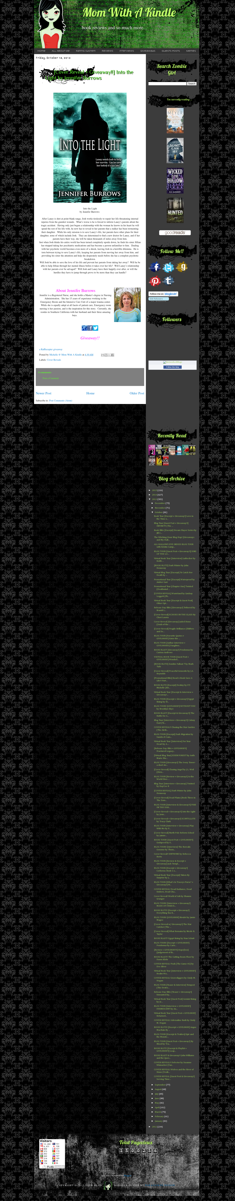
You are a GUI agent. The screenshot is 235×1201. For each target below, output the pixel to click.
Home (41, 51)
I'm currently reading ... (179, 99)
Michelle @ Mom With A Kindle (65, 354)
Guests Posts (171, 51)
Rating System (85, 51)
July (157, 1094)
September (160, 1085)
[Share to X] (109, 355)
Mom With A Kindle (129, 12)
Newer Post (43, 393)
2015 (154, 490)
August (158, 1089)
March (158, 1112)
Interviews (127, 51)
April (157, 1107)
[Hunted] (175, 222)
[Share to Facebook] (112, 355)
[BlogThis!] (106, 355)
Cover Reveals (54, 359)
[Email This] (102, 355)
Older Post (137, 393)
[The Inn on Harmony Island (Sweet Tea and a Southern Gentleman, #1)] (175, 133)
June (157, 1098)
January (159, 1121)
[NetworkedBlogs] (172, 362)
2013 (154, 499)
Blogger (127, 1176)
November (160, 508)
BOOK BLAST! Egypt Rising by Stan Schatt (174, 938)
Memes (191, 51)
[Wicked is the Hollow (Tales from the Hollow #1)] (175, 193)
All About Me (61, 51)
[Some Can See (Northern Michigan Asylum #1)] (175, 162)
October (159, 512)
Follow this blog (172, 367)
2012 (154, 1127)
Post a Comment (51, 378)
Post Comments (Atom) (60, 400)
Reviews (107, 51)
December (160, 503)
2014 (154, 495)
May (157, 1103)
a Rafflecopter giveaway (50, 349)
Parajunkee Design (160, 1185)
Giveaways (147, 51)
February (159, 1116)
